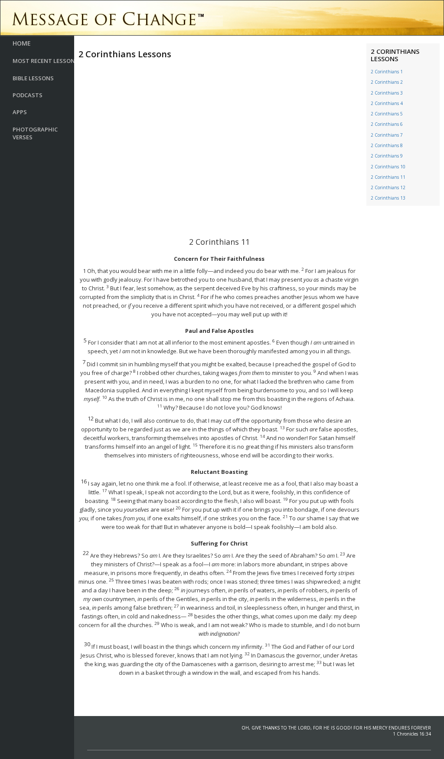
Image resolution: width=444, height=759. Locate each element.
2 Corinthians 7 (387, 135)
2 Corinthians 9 (387, 156)
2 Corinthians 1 (387, 72)
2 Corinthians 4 (387, 103)
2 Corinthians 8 (387, 145)
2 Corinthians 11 (388, 177)
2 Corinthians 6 (387, 124)
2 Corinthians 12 (388, 187)
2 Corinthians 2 (387, 82)
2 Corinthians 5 (387, 114)
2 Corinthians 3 (387, 93)
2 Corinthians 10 (388, 167)
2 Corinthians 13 (388, 198)
